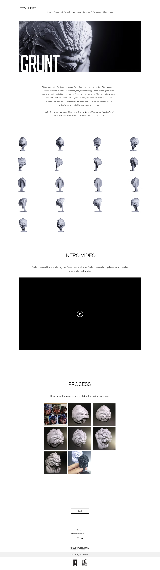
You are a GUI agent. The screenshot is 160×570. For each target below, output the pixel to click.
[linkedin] (81, 538)
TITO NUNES (28, 8)
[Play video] (80, 314)
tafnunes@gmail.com (79, 533)
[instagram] (78, 538)
